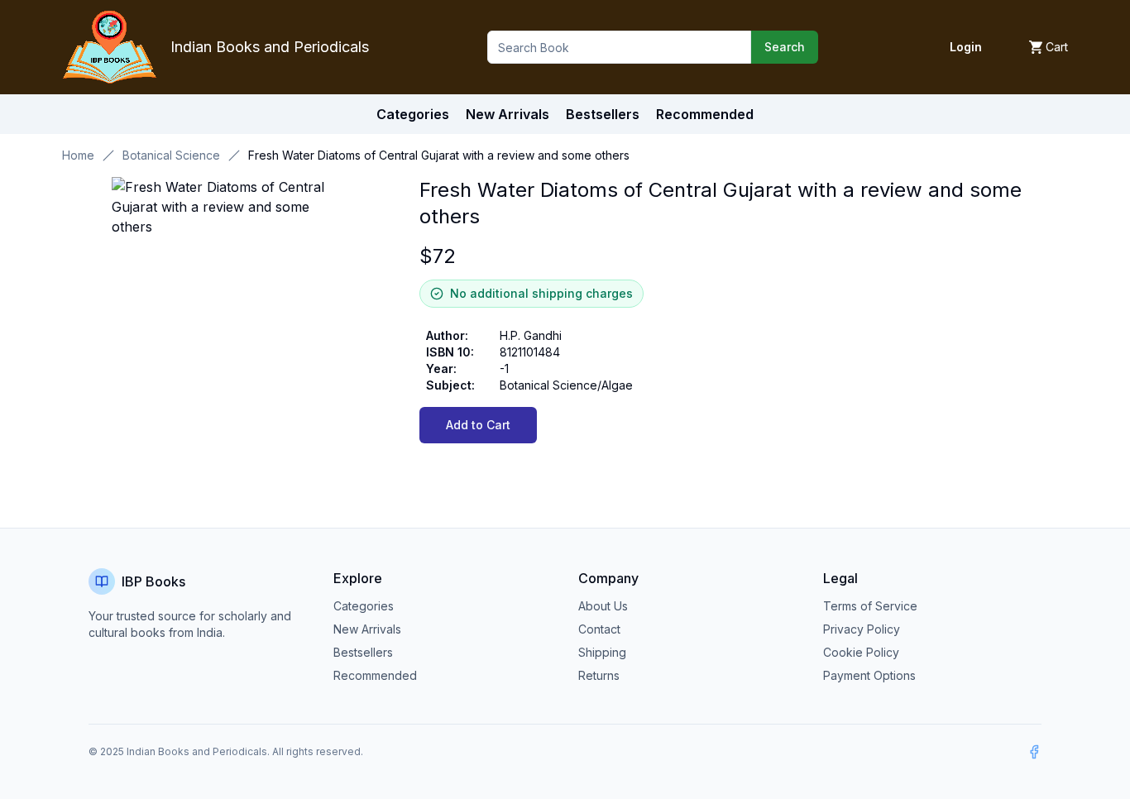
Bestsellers (363, 652)
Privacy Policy (861, 629)
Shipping (602, 652)
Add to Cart (478, 425)
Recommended (375, 675)
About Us (603, 606)
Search (784, 47)
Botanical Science (171, 155)
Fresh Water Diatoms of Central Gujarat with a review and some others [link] (439, 155)
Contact (599, 629)
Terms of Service (870, 606)
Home (78, 155)
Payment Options (869, 675)
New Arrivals (367, 629)
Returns (599, 675)
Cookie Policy (861, 652)
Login (966, 47)
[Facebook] (1034, 751)
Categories (412, 114)
